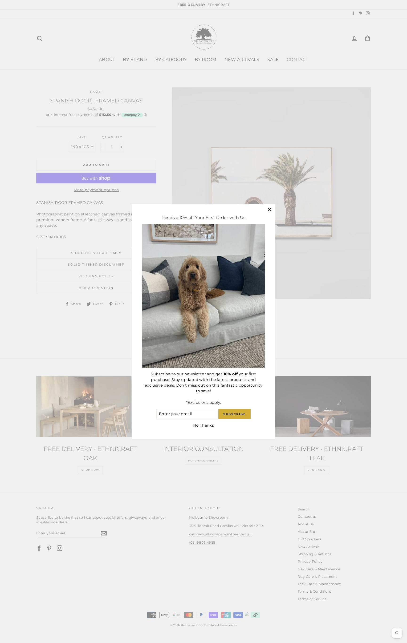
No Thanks (203, 425)
